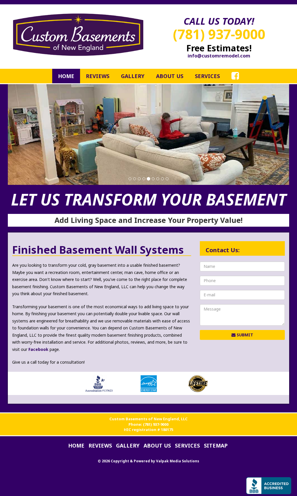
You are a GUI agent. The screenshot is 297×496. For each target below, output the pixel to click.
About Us (169, 76)
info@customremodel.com (219, 56)
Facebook (38, 349)
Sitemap (216, 445)
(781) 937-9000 (219, 34)
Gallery (132, 76)
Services (207, 76)
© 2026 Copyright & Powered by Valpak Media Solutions (148, 461)
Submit (244, 335)
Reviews (97, 76)
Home (66, 76)
